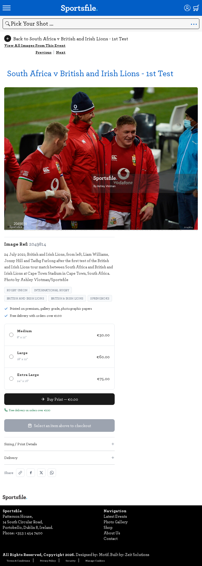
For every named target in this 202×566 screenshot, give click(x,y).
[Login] (187, 8)
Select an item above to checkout (62, 425)
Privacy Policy (48, 560)
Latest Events (115, 516)
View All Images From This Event (34, 45)
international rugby (51, 290)
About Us (112, 532)
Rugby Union (17, 290)
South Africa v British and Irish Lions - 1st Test (90, 73)
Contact (111, 538)
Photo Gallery (116, 521)
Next (60, 52)
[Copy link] (20, 472)
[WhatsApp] (52, 472)
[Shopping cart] (196, 8)
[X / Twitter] (41, 472)
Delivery (11, 457)
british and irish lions (25, 298)
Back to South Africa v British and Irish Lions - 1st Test (70, 38)
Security (70, 560)
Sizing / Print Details (20, 443)
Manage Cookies (95, 560)
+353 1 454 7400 (29, 532)
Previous (44, 52)
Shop (108, 527)
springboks (99, 298)
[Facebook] (31, 472)
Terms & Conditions (18, 560)
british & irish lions (67, 298)
